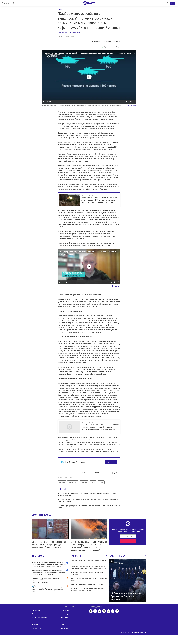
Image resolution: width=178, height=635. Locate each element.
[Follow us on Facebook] (91, 611)
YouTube (63, 624)
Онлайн (62, 621)
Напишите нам (36, 624)
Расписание (64, 628)
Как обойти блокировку (39, 617)
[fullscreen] (134, 102)
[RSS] (112, 611)
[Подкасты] (117, 611)
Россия (61, 9)
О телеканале (36, 610)
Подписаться (111, 462)
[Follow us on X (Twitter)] (95, 611)
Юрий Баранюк (62, 33)
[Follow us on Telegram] (108, 611)
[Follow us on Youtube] (99, 611)
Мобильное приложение (39, 621)
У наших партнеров (66, 614)
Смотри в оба (117, 555)
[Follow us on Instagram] (104, 611)
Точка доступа (64, 610)
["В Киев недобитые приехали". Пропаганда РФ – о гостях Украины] (127, 580)
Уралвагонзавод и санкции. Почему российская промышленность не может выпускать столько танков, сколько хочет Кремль (93, 53)
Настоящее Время (67, 254)
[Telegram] (167, 3)
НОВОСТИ (76, 555)
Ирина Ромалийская (73, 33)
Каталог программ (37, 614)
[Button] (96, 41)
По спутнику (64, 617)
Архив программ (37, 628)
